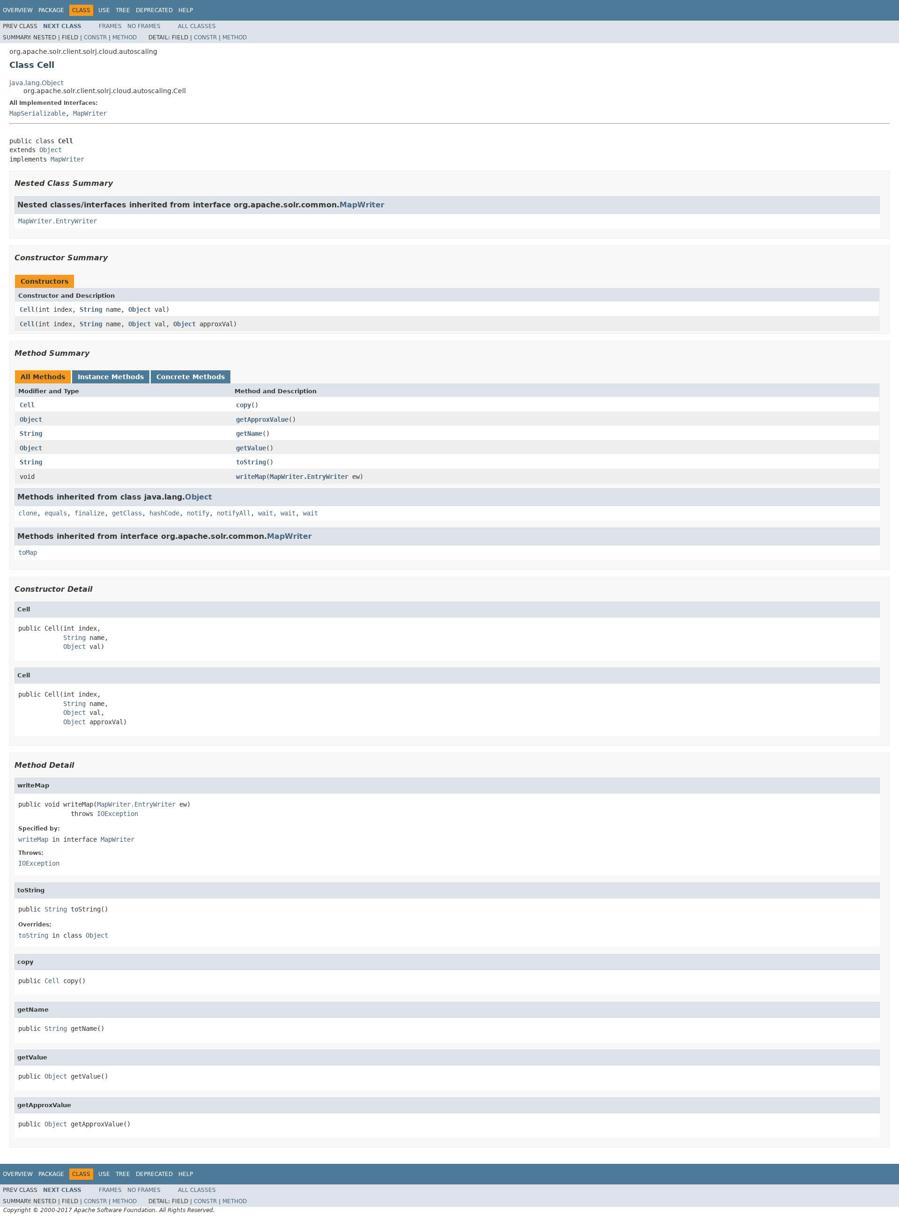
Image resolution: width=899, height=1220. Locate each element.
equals (55, 513)
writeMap (251, 476)
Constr (95, 37)
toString (251, 462)
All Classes (197, 26)
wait (265, 513)
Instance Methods (111, 377)
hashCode (164, 513)
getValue (251, 448)
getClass (127, 513)
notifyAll (234, 513)
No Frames (144, 26)
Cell (27, 309)
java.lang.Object (36, 83)
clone (27, 513)
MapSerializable (37, 113)
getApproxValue (262, 419)
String (91, 309)
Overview (18, 10)
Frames (110, 26)
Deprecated (154, 10)
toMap (27, 552)
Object (50, 150)
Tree (123, 10)
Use (104, 10)
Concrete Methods (190, 377)
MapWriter (90, 113)
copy (243, 405)
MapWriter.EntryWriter (57, 221)
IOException (117, 813)
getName (249, 433)
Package (51, 10)
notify (198, 513)
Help (185, 10)
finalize (89, 513)
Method (124, 37)
